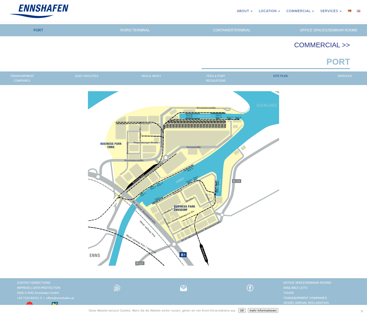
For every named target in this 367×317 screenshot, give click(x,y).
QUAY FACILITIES (86, 76)
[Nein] (362, 311)
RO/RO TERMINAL (135, 30)
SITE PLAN (280, 76)
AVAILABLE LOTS (295, 287)
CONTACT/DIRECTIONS (33, 282)
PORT (38, 30)
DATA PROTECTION (46, 287)
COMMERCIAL (299, 11)
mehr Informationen (263, 310)
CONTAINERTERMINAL (232, 30)
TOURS (288, 293)
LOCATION (268, 11)
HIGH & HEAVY (151, 76)
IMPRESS (23, 287)
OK (242, 310)
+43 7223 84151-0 (29, 298)
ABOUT (243, 11)
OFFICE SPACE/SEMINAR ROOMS (307, 282)
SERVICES (329, 11)
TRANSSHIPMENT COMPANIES (22, 78)
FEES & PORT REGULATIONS (216, 78)
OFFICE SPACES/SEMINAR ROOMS (328, 30)
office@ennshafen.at (60, 298)
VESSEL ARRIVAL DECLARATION (306, 302)
